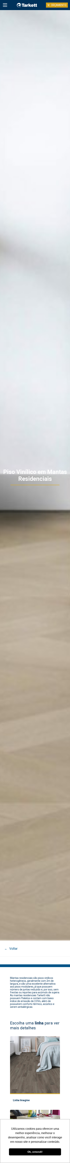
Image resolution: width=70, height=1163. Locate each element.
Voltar (11, 948)
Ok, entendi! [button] (35, 1151)
